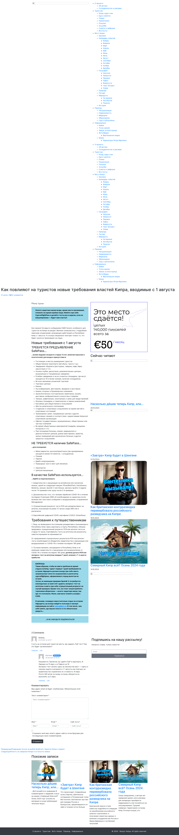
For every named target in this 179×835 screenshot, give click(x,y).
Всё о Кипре (100, 33)
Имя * (33, 722)
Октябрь (106, 63)
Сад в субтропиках (107, 120)
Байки (101, 125)
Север (105, 88)
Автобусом (107, 100)
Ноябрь (106, 66)
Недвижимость (105, 113)
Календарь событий (107, 38)
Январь (106, 41)
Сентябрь (107, 61)
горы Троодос (109, 85)
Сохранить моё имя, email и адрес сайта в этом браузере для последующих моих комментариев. (57, 734)
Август (106, 58)
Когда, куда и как (106, 13)
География (103, 71)
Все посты (103, 31)
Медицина (103, 115)
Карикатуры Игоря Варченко (115, 140)
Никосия (106, 73)
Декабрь (106, 68)
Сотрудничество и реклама (110, 8)
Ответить (34, 650)
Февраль (106, 43)
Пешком (106, 103)
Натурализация (105, 110)
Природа (102, 90)
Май (104, 51)
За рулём (102, 26)
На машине (107, 98)
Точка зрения (104, 128)
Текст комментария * (40, 695)
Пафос (105, 81)
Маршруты (103, 95)
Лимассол (107, 76)
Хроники (102, 36)
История (102, 105)
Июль (105, 56)
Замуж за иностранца (108, 130)
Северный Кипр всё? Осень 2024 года (118, 565)
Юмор (101, 138)
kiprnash (48, 655)
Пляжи (101, 18)
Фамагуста (107, 83)
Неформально (100, 123)
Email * (54, 722)
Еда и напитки (105, 16)
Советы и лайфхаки (107, 28)
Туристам (99, 11)
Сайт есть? (75, 722)
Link (41, 650)
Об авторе (103, 6)
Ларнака (106, 78)
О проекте (99, 3)
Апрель (106, 48)
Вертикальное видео (111, 135)
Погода (102, 93)
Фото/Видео (104, 133)
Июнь (105, 53)
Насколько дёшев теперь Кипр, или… (117, 404)
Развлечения (104, 21)
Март (105, 46)
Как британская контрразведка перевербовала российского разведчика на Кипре (113, 510)
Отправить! (37, 741)
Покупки (102, 23)
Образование (104, 118)
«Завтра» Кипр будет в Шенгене (114, 455)
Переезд (98, 108)
